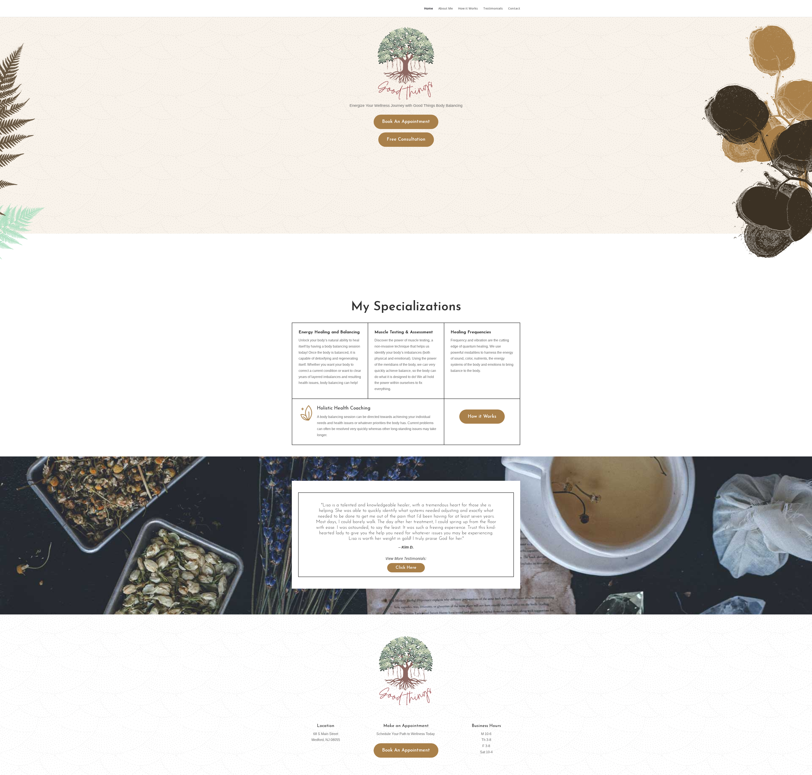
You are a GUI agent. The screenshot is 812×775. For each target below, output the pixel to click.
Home (428, 8)
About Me (445, 8)
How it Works (468, 8)
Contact (514, 8)
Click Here (406, 568)
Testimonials (493, 8)
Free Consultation (406, 139)
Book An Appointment (406, 121)
